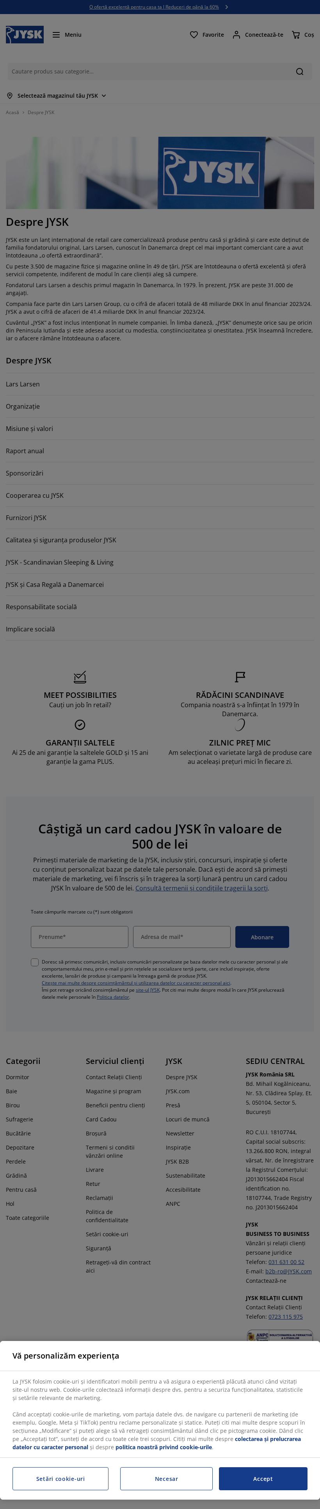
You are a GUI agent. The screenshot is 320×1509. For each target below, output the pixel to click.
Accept (263, 1478)
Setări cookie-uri (60, 1478)
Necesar (166, 1478)
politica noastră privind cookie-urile (164, 1447)
